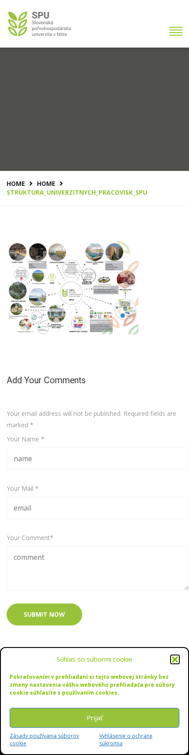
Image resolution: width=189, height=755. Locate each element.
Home (16, 183)
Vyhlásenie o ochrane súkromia (126, 739)
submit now (44, 614)
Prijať (94, 717)
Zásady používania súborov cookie (44, 739)
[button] (175, 659)
